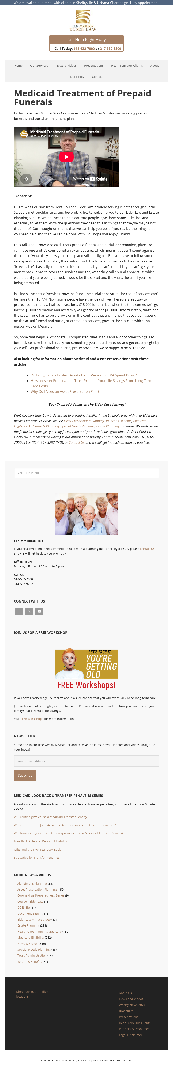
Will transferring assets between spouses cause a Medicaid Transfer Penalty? (68, 833)
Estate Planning (107, 426)
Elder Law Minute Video (34, 919)
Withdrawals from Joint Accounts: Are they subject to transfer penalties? (65, 825)
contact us (147, 549)
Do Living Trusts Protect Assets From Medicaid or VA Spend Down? (84, 375)
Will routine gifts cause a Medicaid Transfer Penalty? (51, 817)
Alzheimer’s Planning (43, 426)
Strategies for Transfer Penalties (36, 857)
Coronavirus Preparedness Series (40, 895)
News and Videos (131, 999)
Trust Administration (32, 955)
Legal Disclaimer (130, 1035)
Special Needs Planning (78, 426)
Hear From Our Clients (135, 1023)
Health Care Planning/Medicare (39, 932)
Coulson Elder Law (30, 901)
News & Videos (27, 944)
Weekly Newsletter (132, 1005)
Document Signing (30, 914)
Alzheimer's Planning (32, 884)
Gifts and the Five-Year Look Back (37, 849)
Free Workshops (32, 719)
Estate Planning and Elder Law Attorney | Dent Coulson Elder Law (86, 20)
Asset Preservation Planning (84, 421)
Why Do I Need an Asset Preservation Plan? (65, 391)
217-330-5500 (110, 48)
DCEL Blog (24, 907)
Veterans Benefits (118, 421)
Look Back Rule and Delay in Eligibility (40, 841)
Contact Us (77, 442)
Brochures (126, 1011)
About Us (125, 993)
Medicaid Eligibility (30, 937)
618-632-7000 (84, 48)
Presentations (128, 1017)
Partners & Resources (134, 1029)
